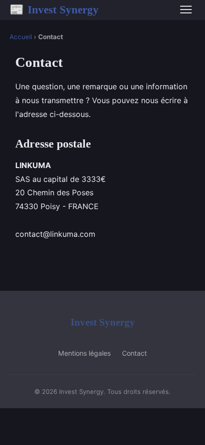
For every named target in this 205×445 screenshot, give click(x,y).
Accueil (21, 37)
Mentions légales (84, 353)
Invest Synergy (54, 9)
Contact (134, 353)
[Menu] (185, 9)
